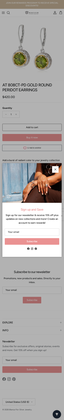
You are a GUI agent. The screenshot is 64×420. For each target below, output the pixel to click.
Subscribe (32, 241)
